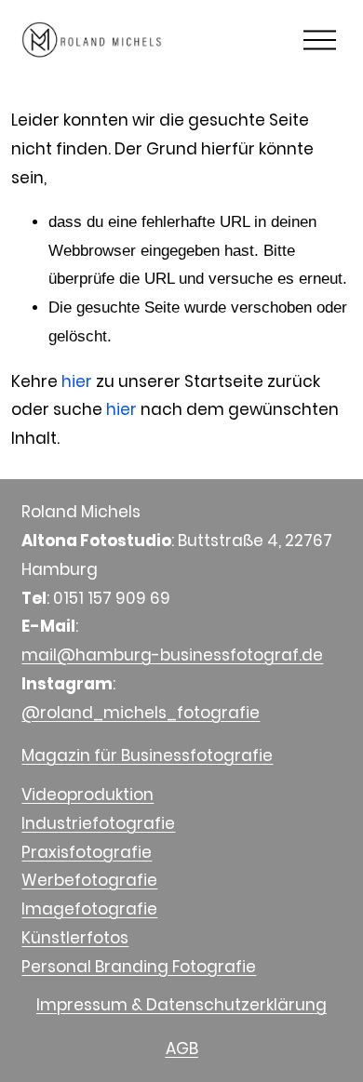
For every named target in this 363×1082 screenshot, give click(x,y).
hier (76, 381)
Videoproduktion (87, 794)
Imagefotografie (89, 909)
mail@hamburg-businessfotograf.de (172, 655)
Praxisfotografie (86, 852)
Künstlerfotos (74, 938)
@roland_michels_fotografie (140, 712)
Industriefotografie (98, 823)
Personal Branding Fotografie (138, 966)
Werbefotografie (89, 880)
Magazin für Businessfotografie (147, 755)
